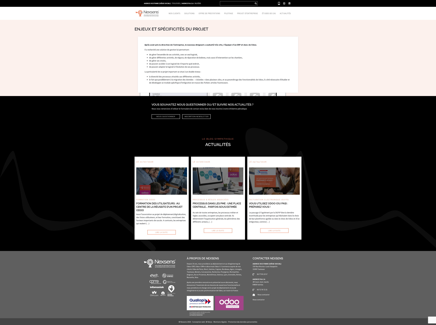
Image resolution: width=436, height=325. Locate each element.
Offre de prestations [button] (209, 13)
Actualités (218, 144)
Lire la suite (161, 232)
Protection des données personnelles (242, 322)
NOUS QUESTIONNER (165, 116)
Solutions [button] (189, 13)
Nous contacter (264, 294)
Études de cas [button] (269, 13)
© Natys (209, 322)
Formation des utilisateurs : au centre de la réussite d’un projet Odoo (159, 207)
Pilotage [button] (228, 13)
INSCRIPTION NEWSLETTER (196, 116)
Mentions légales (220, 322)
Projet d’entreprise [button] (247, 13)
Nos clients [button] (174, 13)
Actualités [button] (285, 13)
